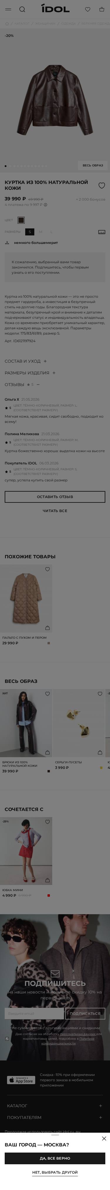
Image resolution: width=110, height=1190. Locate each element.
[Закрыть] (104, 1138)
